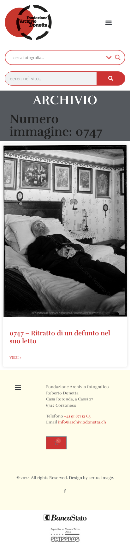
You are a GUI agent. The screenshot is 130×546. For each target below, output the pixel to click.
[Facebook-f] (65, 491)
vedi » (15, 357)
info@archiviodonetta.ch (82, 422)
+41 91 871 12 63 (77, 416)
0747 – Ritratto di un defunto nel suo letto (59, 337)
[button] (108, 22)
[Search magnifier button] (117, 57)
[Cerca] (111, 78)
